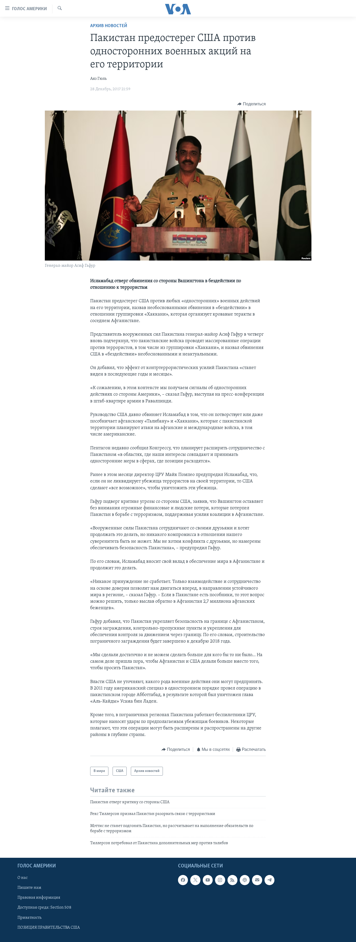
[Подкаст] (245, 880)
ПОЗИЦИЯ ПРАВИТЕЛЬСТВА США (48, 928)
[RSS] (232, 880)
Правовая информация (38, 898)
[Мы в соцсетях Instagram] (220, 880)
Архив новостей (108, 26)
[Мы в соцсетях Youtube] (208, 880)
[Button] (251, 104)
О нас (22, 878)
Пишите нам (29, 888)
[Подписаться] (257, 880)
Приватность (29, 917)
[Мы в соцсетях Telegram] (269, 880)
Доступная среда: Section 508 (44, 907)
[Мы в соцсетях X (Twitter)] (195, 880)
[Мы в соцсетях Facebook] (183, 880)
